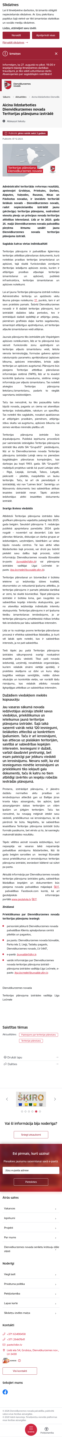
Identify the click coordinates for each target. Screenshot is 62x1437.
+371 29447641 (16, 1339)
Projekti (8, 1227)
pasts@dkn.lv (14, 1344)
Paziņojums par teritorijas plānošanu (38, 1034)
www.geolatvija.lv (21, 899)
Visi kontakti (20, 1371)
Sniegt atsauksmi (31, 1134)
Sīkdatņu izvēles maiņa (17, 1312)
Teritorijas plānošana (31, 1040)
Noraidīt (16, 35)
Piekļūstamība (12, 1293)
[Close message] (56, 54)
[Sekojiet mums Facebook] (5, 1392)
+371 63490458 (16, 1334)
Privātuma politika (14, 1284)
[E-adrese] (9, 1360)
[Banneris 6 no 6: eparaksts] (31, 1099)
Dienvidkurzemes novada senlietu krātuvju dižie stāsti (31, 1249)
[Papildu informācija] (19, 1360)
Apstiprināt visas (45, 35)
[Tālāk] (55, 1099)
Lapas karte (11, 1303)
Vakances (9, 1208)
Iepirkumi (9, 1218)
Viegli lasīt (9, 1274)
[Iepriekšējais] (7, 1099)
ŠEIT (56, 886)
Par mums (10, 1237)
